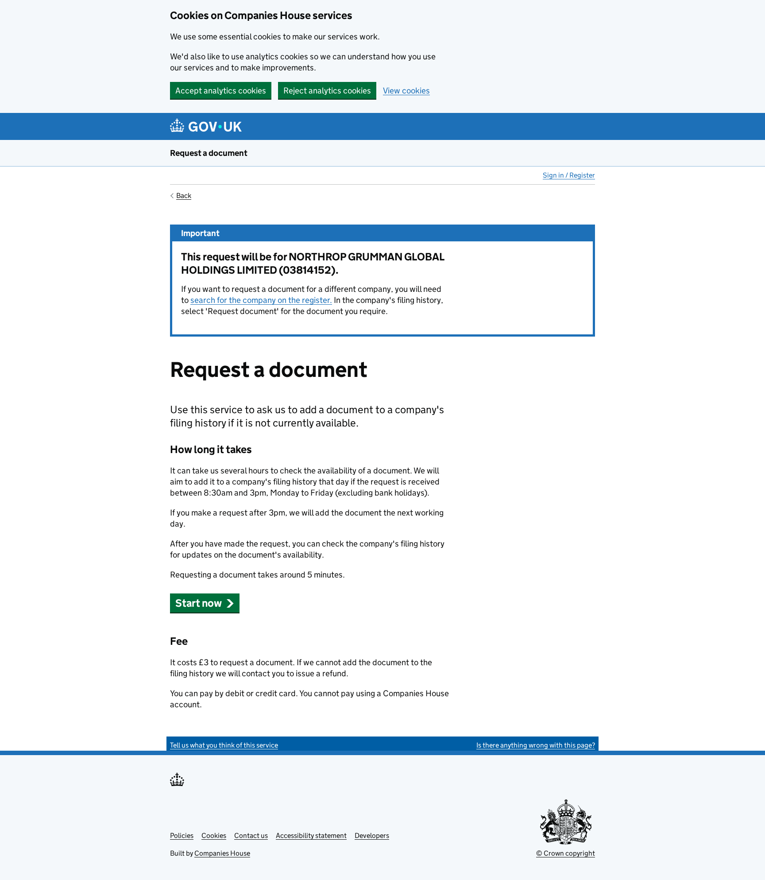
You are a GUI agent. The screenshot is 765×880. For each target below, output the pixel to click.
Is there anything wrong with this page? (535, 745)
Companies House (222, 853)
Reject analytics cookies (327, 90)
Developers (372, 835)
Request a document (208, 153)
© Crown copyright (565, 853)
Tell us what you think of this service (224, 745)
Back (183, 195)
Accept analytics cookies (220, 90)
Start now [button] (198, 603)
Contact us (251, 835)
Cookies (213, 835)
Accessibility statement (311, 835)
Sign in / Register (569, 175)
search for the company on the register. (261, 300)
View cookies (406, 90)
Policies (181, 835)
